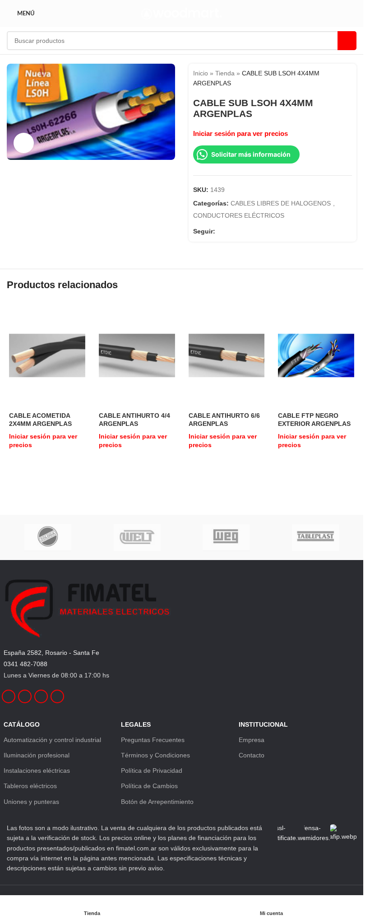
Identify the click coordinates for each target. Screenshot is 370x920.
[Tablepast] (315, 537)
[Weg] (225, 537)
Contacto (251, 755)
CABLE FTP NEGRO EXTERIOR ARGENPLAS (314, 419)
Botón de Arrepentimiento (157, 801)
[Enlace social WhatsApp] (253, 231)
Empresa (251, 739)
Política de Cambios (149, 785)
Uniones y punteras (31, 801)
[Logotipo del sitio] (181, 13)
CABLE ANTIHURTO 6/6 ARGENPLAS (224, 419)
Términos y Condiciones (155, 755)
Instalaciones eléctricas (37, 770)
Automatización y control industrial (52, 739)
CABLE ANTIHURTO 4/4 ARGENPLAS (134, 419)
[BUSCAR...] (347, 40)
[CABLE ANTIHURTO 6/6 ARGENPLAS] (227, 355)
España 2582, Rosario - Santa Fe (51, 652)
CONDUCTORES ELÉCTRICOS (238, 215)
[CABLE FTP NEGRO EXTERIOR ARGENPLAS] (316, 355)
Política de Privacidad (151, 770)
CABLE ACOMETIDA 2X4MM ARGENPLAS (40, 419)
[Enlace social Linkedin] (242, 231)
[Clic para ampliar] (24, 143)
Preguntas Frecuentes (153, 739)
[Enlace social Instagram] (231, 231)
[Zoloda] (48, 537)
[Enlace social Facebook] (220, 231)
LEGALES (136, 724)
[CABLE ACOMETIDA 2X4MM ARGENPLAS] (47, 355)
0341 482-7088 (25, 664)
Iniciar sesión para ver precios (240, 133)
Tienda (225, 73)
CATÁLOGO (22, 724)
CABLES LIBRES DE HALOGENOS (281, 203)
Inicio (200, 73)
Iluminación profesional (36, 755)
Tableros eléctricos (30, 785)
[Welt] (136, 537)
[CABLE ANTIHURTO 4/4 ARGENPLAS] (137, 355)
